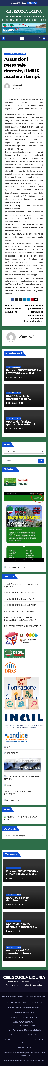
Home (7, 1002)
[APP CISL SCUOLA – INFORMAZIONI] (24, 527)
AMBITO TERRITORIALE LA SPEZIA (20, 605)
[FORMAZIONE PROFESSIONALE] (21, 693)
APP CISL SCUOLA (36, 1002)
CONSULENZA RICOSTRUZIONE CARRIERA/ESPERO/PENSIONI (24, 1023)
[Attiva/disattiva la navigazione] (22, 38)
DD (22, 377)
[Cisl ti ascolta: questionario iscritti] (15, 567)
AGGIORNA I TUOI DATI (19, 1002)
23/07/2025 (12, 957)
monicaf (18, 85)
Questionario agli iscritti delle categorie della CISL (27, 1060)
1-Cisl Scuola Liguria (12, 53)
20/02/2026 (12, 878)
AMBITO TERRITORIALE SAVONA (19, 611)
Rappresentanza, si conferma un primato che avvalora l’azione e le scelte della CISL (24, 1054)
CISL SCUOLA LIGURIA (24, 12)
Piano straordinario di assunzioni (13, 308)
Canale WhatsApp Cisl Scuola (24, 1012)
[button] (40, 38)
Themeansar (41, 997)
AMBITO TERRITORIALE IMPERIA (19, 599)
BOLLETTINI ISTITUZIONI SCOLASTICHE (22, 626)
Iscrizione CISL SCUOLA (29, 1035)
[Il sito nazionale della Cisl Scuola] (14, 653)
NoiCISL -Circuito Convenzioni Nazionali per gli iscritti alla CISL (24, 1041)
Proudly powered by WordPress (13, 997)
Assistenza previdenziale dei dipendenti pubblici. (24, 1007)
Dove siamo (15, 1035)
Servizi (6, 1060)
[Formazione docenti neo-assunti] (16, 737)
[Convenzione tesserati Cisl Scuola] (21, 638)
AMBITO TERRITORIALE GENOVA (19, 593)
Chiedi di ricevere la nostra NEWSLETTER (24, 1017)
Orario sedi (20, 1048)
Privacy (28, 1048)
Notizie (23, 53)
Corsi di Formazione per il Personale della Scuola (24, 1030)
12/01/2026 (12, 905)
